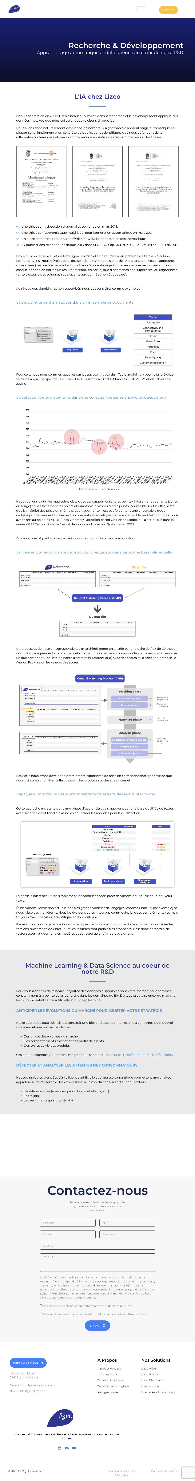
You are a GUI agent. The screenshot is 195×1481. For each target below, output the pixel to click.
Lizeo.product (134, 1055)
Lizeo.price (113, 1055)
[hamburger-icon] (141, 9)
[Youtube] (74, 1448)
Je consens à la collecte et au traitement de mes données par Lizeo (87, 1306)
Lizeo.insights (161, 1055)
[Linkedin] (59, 1448)
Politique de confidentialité (169, 1471)
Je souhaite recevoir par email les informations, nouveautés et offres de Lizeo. (94, 1314)
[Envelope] (67, 1448)
